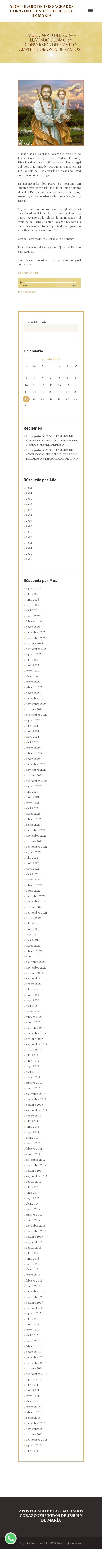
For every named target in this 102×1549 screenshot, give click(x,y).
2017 (29, 510)
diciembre (36, 632)
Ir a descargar (27, 292)
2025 (29, 554)
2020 (29, 526)
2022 (29, 537)
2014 (29, 493)
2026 (29, 559)
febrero (34, 621)
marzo (33, 616)
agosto (51, 359)
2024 (29, 548)
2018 (29, 515)
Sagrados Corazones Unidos (35, 1543)
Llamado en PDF (28, 273)
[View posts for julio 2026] (26, 359)
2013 (29, 488)
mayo (32, 605)
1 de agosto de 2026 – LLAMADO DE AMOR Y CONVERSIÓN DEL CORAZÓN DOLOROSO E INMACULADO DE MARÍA (52, 455)
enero (33, 627)
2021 (29, 532)
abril (32, 610)
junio (32, 599)
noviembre (36, 638)
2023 (29, 543)
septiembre (36, 649)
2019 (29, 521)
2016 (29, 504)
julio (32, 594)
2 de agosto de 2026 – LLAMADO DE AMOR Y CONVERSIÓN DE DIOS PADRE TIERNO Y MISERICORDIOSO (52, 441)
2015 (29, 499)
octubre (34, 643)
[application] (49, 284)
